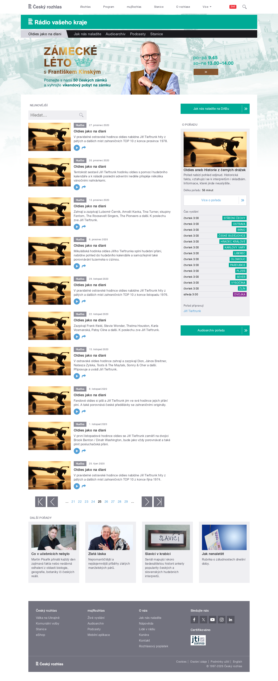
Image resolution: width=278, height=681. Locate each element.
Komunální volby (47, 623)
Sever (241, 276)
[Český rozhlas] (45, 7)
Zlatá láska (97, 554)
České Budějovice (232, 235)
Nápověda (146, 623)
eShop (40, 635)
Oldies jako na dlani (90, 131)
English (237, 661)
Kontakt (144, 640)
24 (93, 501)
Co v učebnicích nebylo (50, 554)
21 (73, 501)
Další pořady (41, 518)
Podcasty (138, 34)
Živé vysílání (96, 618)
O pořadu (190, 124)
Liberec (239, 253)
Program (108, 6)
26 (106, 501)
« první (40, 501)
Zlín (242, 288)
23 (86, 501)
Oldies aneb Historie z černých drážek (215, 170)
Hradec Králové (233, 241)
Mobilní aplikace (99, 635)
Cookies (181, 661)
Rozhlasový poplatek (153, 646)
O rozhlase (183, 6)
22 (80, 501)
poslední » (159, 501)
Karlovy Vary (235, 247)
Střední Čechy (234, 218)
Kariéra (144, 635)
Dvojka (239, 294)
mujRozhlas (134, 6)
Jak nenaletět (213, 554)
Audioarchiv (115, 34)
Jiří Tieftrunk (192, 311)
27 (113, 501)
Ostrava (239, 223)
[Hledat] (244, 7)
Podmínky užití (220, 661)
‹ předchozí (52, 501)
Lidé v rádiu (147, 629)
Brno (241, 229)
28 (119, 501)
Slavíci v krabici (158, 554)
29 (126, 501)
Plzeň (241, 270)
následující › (147, 501)
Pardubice (237, 265)
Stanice (159, 6)
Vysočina (238, 282)
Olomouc (238, 259)
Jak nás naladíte (87, 34)
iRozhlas (85, 6)
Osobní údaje (198, 661)
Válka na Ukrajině (48, 618)
